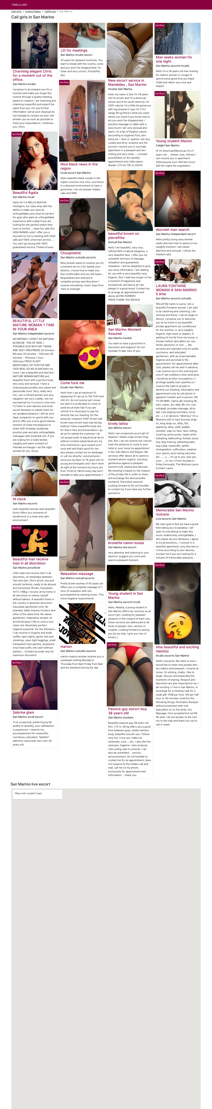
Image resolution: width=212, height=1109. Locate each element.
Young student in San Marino (125, 595)
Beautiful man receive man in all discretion (30, 561)
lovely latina (118, 423)
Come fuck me (72, 383)
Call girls (16, 11)
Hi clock (19, 499)
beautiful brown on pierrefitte (123, 235)
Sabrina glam (23, 712)
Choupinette (70, 253)
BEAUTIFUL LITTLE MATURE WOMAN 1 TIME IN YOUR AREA (33, 325)
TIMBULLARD (19, 4)
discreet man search (172, 229)
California (50, 11)
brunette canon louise (126, 543)
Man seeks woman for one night (174, 59)
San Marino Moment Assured (124, 331)
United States (33, 11)
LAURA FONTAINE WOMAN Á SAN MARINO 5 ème (176, 290)
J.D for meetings (73, 50)
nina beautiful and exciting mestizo (177, 649)
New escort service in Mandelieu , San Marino (127, 82)
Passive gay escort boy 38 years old (127, 711)
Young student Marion (174, 141)
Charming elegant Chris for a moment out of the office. (32, 75)
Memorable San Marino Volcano (175, 512)
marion (66, 646)
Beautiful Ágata (25, 192)
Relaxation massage (76, 574)
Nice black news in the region (79, 166)
